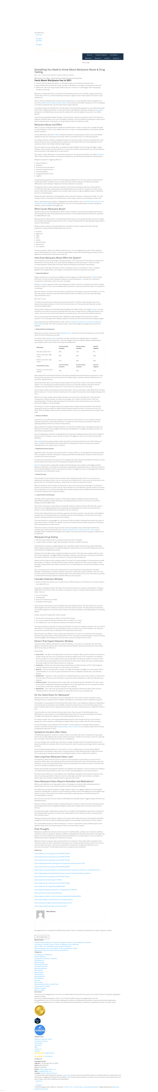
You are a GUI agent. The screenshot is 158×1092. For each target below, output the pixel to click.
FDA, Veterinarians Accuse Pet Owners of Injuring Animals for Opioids (56, 948)
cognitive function (66, 333)
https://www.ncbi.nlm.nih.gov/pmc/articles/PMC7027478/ (52, 853)
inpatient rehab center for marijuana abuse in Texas (78, 530)
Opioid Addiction (40, 976)
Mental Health (39, 972)
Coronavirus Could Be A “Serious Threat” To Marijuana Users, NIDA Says (57, 944)
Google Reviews (49, 1053)
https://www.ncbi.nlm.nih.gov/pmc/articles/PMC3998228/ (52, 867)
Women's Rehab (40, 990)
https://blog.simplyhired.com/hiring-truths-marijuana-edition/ (54, 899)
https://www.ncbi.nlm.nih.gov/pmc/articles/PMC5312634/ (52, 860)
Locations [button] (107, 58)
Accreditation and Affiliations (44, 955)
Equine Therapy (39, 962)
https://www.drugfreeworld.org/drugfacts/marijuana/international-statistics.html (60, 863)
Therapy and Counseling (42, 986)
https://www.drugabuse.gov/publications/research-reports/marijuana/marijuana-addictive (63, 873)
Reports (64, 103)
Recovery (37, 980)
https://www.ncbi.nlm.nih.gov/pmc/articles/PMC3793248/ (52, 883)
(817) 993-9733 (41, 937)
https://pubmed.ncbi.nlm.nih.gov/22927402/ (48, 893)
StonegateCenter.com (45, 1071)
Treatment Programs (101, 55)
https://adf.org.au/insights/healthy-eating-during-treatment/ (53, 903)
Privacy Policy (78, 1087)
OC (47, 1089)
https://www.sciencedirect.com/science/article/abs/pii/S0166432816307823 (58, 896)
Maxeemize (115, 1087)
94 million (56, 135)
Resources (98, 58)
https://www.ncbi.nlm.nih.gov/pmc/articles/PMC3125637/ (52, 876)
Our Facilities (113, 55)
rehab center (66, 1075)
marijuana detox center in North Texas (69, 727)
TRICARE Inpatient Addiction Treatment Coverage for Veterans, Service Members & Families (63, 942)
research (53, 338)
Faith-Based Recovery (41, 964)
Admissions (88, 58)
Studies (94, 277)
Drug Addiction (39, 960)
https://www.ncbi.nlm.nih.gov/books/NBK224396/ (50, 886)
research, (95, 309)
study (41, 284)
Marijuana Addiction (68, 75)
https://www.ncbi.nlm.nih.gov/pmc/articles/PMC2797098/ (52, 857)
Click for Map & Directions (49, 1073)
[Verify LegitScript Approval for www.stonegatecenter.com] (38, 1024)
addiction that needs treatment (52, 103)
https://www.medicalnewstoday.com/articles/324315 (51, 906)
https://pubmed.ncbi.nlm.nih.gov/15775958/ (48, 880)
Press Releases (39, 978)
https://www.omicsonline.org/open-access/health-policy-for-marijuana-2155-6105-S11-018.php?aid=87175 (67, 870)
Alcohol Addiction (40, 956)
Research (37, 465)
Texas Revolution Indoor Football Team (46, 984)
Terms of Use (69, 1087)
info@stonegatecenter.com (47, 1069)
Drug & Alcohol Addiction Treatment (52, 75)
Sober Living (38, 982)
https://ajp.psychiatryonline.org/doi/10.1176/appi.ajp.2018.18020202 (56, 890)
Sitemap (37, 1051)
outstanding (99, 110)
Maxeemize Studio (40, 1089)
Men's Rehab (39, 970)
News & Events (39, 974)
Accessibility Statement (91, 1087)
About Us (89, 55)
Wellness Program (40, 988)
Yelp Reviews (48, 1056)
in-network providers (41, 966)
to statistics (100, 154)
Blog (36, 1047)
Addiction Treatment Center (43, 1039)
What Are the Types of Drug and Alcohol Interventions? (52, 950)
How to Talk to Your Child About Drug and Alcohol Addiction (53, 946)
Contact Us (116, 58)
